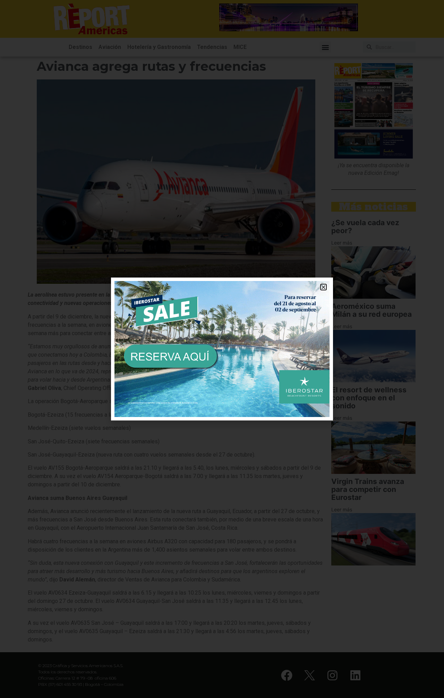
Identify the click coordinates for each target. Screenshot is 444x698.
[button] (323, 287)
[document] (222, 349)
